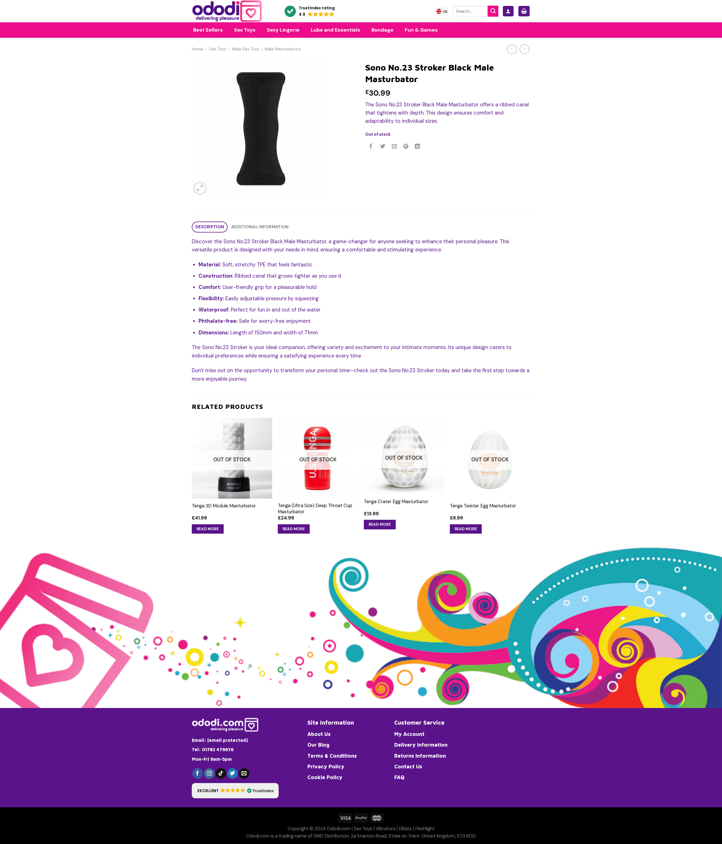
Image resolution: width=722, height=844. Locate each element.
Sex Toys (217, 49)
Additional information (260, 227)
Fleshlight (425, 829)
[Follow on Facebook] (197, 773)
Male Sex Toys (245, 49)
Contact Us (408, 766)
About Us (319, 734)
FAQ (399, 777)
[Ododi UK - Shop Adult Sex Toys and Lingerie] (232, 11)
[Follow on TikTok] (220, 773)
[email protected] (227, 740)
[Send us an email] (244, 773)
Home (197, 49)
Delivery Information (421, 745)
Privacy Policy (325, 766)
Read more (208, 529)
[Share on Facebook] (371, 146)
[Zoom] (200, 188)
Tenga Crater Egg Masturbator (396, 502)
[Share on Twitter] (382, 146)
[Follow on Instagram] (209, 773)
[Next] (530, 481)
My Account (409, 734)
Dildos (405, 829)
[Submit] (493, 11)
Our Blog (318, 745)
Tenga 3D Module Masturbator (224, 506)
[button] (309, 11)
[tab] (210, 227)
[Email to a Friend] (394, 146)
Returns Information (420, 756)
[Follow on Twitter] (232, 773)
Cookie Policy (324, 777)
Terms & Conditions (332, 756)
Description (209, 227)
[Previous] (192, 481)
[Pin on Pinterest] (405, 146)
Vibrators (385, 829)
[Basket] (524, 11)
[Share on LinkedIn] (417, 146)
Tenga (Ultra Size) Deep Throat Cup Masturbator (315, 508)
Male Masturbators (283, 49)
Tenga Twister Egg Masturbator (483, 506)
